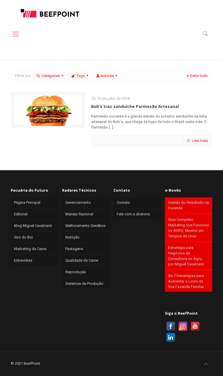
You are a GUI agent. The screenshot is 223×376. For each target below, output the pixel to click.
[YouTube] (195, 326)
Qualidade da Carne (81, 260)
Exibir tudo (199, 76)
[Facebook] (170, 326)
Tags (81, 76)
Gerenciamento (78, 202)
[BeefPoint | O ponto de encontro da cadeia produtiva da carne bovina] (49, 13)
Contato (123, 202)
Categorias (51, 76)
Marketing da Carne (30, 249)
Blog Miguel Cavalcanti (33, 225)
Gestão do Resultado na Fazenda (188, 205)
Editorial (21, 214)
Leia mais (200, 140)
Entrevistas (23, 260)
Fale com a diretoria (133, 214)
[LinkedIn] (170, 337)
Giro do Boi (23, 237)
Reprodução (75, 272)
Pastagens (74, 249)
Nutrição (72, 237)
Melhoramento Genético (85, 225)
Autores (107, 76)
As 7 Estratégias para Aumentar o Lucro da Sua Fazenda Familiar (186, 281)
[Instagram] (183, 326)
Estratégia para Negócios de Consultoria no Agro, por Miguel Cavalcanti (186, 255)
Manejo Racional (79, 214)
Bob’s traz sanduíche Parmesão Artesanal (135, 106)
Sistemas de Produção (84, 283)
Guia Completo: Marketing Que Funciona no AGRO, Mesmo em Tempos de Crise (188, 227)
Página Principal (27, 202)
